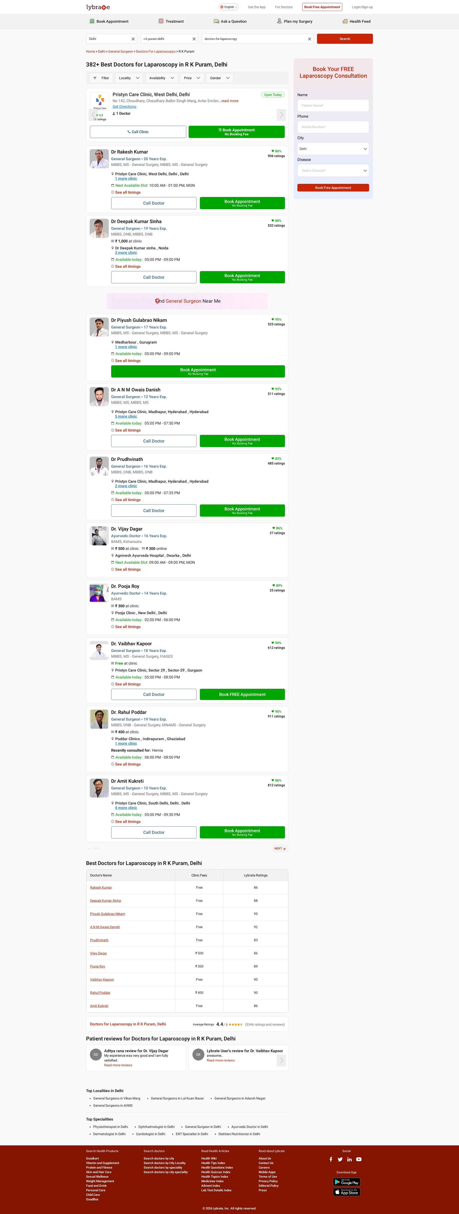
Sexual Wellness (97, 1176)
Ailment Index (210, 1185)
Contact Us (266, 1163)
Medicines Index (212, 1181)
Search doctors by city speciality (166, 1172)
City (300, 138)
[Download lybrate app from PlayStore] (347, 1185)
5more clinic (126, 416)
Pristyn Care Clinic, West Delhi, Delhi (151, 94)
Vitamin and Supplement (102, 1163)
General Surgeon (120, 51)
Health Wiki (209, 1158)
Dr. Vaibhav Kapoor (131, 643)
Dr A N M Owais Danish (135, 390)
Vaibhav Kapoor (102, 979)
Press (263, 1190)
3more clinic (126, 252)
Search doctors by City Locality (165, 1163)
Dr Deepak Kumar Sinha (136, 221)
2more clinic (126, 486)
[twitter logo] (340, 1161)
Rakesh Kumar (101, 887)
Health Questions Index (217, 1167)
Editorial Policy (269, 1185)
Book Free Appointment (322, 7)
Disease (304, 159)
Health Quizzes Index (215, 1172)
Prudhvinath (99, 940)
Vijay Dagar (98, 953)
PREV (96, 848)
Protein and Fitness (99, 1167)
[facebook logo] (331, 1161)
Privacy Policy (268, 1181)
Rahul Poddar (100, 993)
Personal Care (95, 1190)
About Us (265, 1158)
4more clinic (126, 807)
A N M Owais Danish (105, 927)
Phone (302, 116)
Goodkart (92, 1158)
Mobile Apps (267, 1172)
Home (90, 51)
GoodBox (92, 1199)
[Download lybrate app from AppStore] (347, 1195)
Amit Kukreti (99, 1006)
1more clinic (126, 178)
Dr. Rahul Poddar (129, 712)
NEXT (278, 848)
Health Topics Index (214, 1176)
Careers (264, 1167)
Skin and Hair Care (98, 1172)
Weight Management (100, 1181)
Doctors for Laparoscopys (155, 51)
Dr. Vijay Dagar (126, 529)
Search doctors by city (159, 1158)
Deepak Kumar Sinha (105, 900)
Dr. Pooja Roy (125, 586)
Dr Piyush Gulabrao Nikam (139, 320)
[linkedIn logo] (349, 1161)
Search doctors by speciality (163, 1167)
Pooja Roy (97, 966)
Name (302, 95)
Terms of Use (268, 1176)
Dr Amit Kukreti (127, 781)
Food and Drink (96, 1185)
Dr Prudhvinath (127, 459)
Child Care (93, 1195)
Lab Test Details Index (216, 1190)
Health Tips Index (213, 1163)
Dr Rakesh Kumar (129, 152)
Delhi (101, 51)
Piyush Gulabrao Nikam (107, 914)
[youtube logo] (359, 1161)
